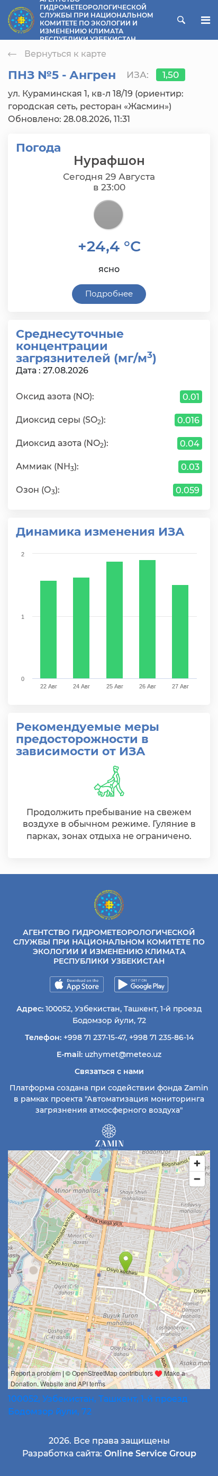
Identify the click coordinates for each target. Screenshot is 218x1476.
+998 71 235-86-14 (161, 1037)
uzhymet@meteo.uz (123, 1054)
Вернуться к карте (65, 54)
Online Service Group (150, 1453)
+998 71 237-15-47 (94, 1037)
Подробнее (109, 294)
